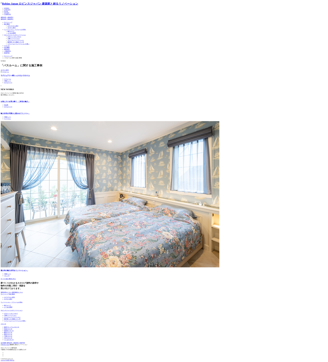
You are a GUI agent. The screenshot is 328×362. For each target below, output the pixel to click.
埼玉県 (6, 105)
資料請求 (7, 49)
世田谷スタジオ (9, 330)
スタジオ (7, 45)
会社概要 (7, 47)
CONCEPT (7, 9)
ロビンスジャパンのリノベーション (15, 35)
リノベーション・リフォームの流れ (15, 29)
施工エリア (11, 31)
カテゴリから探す (13, 26)
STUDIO (6, 13)
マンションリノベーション (16, 40)
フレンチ (7, 275)
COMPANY (7, 14)
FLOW (6, 11)
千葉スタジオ (8, 336)
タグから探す (12, 27)
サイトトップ (8, 22)
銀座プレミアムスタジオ (11, 327)
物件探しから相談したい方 (16, 42)
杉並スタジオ (8, 329)
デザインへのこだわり (14, 36)
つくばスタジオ (9, 339)
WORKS (6, 8)
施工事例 (7, 24)
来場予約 (7, 53)
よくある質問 (12, 33)
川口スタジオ (8, 338)
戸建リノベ (7, 81)
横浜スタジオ (8, 332)
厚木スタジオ (8, 334)
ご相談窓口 (7, 51)
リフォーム (7, 79)
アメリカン (7, 118)
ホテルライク (8, 82)
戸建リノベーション (14, 38)
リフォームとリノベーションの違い (18, 44)
